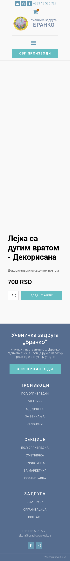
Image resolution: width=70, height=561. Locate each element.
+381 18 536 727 (44, 3)
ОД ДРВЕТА (35, 409)
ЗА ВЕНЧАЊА (35, 416)
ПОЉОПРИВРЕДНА (35, 447)
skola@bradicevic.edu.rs (35, 535)
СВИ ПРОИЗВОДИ (35, 53)
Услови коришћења (55, 557)
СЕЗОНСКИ (35, 424)
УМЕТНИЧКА (35, 455)
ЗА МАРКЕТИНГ (35, 470)
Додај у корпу (42, 295)
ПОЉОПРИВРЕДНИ (35, 393)
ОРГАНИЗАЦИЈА (35, 509)
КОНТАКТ (35, 517)
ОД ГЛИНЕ (35, 401)
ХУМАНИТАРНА (35, 478)
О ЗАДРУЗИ (35, 501)
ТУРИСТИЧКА (35, 463)
